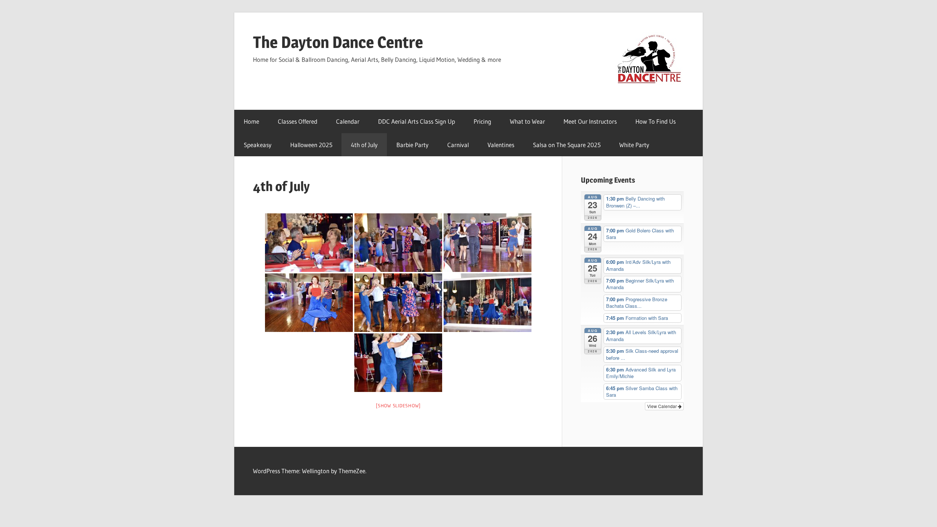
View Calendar (662, 406)
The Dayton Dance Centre (338, 42)
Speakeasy (258, 145)
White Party (634, 145)
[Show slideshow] (398, 405)
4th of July (364, 145)
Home (251, 121)
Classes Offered (297, 121)
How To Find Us (655, 121)
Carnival (458, 145)
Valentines (501, 145)
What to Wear (527, 121)
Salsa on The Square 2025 (567, 145)
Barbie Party (412, 145)
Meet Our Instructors (590, 121)
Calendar (347, 121)
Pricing (482, 121)
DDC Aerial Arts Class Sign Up (416, 121)
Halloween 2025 (311, 145)
